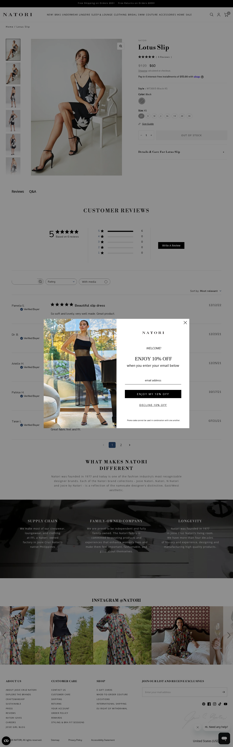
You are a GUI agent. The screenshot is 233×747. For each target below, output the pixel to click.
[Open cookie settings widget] (6, 740)
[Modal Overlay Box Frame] (116, 373)
